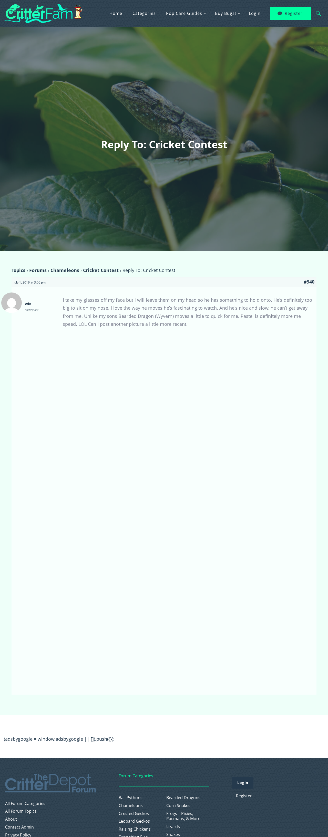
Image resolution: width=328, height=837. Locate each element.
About (11, 819)
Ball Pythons (130, 797)
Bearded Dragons (183, 797)
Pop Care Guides (184, 13)
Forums (38, 270)
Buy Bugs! (225, 13)
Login (255, 13)
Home (115, 13)
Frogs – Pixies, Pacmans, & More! (183, 816)
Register (294, 13)
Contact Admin (19, 827)
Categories (144, 13)
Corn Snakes (178, 805)
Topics (18, 270)
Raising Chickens (135, 829)
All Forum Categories (25, 803)
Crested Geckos (134, 813)
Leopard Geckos (134, 821)
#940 (309, 281)
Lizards (173, 826)
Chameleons (64, 270)
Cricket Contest (101, 270)
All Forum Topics (21, 811)
